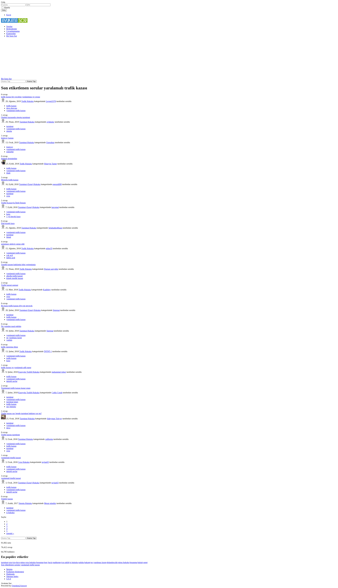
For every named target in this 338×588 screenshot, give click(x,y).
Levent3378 (51, 101)
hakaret (87, 562)
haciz (50, 562)
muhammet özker (59, 372)
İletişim (9, 569)
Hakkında (10, 574)
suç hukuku (11, 406)
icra (14, 562)
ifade (8, 173)
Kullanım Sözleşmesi (15, 572)
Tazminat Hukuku (26, 122)
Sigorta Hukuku (25, 503)
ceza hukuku (30, 562)
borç (46, 562)
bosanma (133, 562)
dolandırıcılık (112, 562)
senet (145, 562)
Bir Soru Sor (11, 36)
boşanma (40, 562)
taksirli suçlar (11, 381)
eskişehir (10, 152)
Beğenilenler (11, 29)
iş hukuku (10, 512)
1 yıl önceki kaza (13, 216)
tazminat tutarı (12, 402)
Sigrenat (56, 310)
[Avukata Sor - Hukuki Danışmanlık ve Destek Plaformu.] (14, 22)
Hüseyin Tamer (50, 164)
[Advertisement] (169, 57)
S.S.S (8, 579)
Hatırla (7, 7)
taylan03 (45, 462)
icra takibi (65, 562)
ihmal (8, 237)
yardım (9, 340)
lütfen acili (10, 258)
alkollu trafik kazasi (14, 276)
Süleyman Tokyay (54, 418)
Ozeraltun (50, 142)
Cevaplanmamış (13, 31)
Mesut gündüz (50, 503)
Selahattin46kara (55, 228)
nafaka (81, 562)
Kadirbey (47, 290)
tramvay (9, 147)
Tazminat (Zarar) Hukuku (29, 184)
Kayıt (8, 15)
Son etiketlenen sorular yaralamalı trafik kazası (20, 565)
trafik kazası (11, 106)
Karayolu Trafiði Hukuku (28, 372)
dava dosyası (11, 108)
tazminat (9, 126)
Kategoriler (11, 33)
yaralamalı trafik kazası (15, 110)
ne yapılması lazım (14, 338)
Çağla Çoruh (57, 392)
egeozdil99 (57, 184)
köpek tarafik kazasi (14, 278)
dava (8, 428)
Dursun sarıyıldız (51, 269)
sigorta (9, 131)
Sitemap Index (12, 576)
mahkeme (57, 562)
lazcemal (55, 207)
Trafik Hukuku (27, 101)
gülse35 (49, 248)
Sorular (9, 26)
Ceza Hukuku (24, 462)
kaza (8, 214)
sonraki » (10, 533)
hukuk (140, 562)
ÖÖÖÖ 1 (48, 351)
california (49, 439)
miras (22, 562)
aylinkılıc (50, 122)
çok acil (9, 255)
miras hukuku (123, 562)
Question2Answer (19, 586)
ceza (8, 196)
